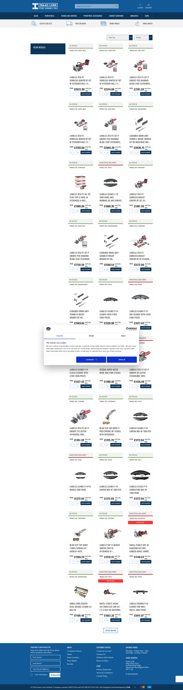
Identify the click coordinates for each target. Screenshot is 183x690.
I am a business (41, 674)
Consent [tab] (60, 336)
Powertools (49, 15)
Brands (70, 664)
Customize (90, 359)
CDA (128, 687)
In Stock (73, 45)
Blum (36, 15)
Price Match (72, 660)
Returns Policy (102, 660)
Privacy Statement (103, 669)
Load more (110, 630)
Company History (74, 651)
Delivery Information (105, 657)
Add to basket (86, 94)
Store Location (73, 657)
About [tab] (123, 336)
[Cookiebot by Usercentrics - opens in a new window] (127, 328)
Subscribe (55, 675)
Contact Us (100, 654)
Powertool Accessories (93, 15)
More (147, 15)
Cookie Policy (101, 676)
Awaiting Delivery (107, 162)
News (69, 654)
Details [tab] (91, 336)
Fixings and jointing (69, 15)
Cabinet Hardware (116, 15)
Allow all (122, 359)
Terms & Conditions (104, 673)
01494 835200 (132, 674)
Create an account (103, 651)
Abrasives (134, 15)
